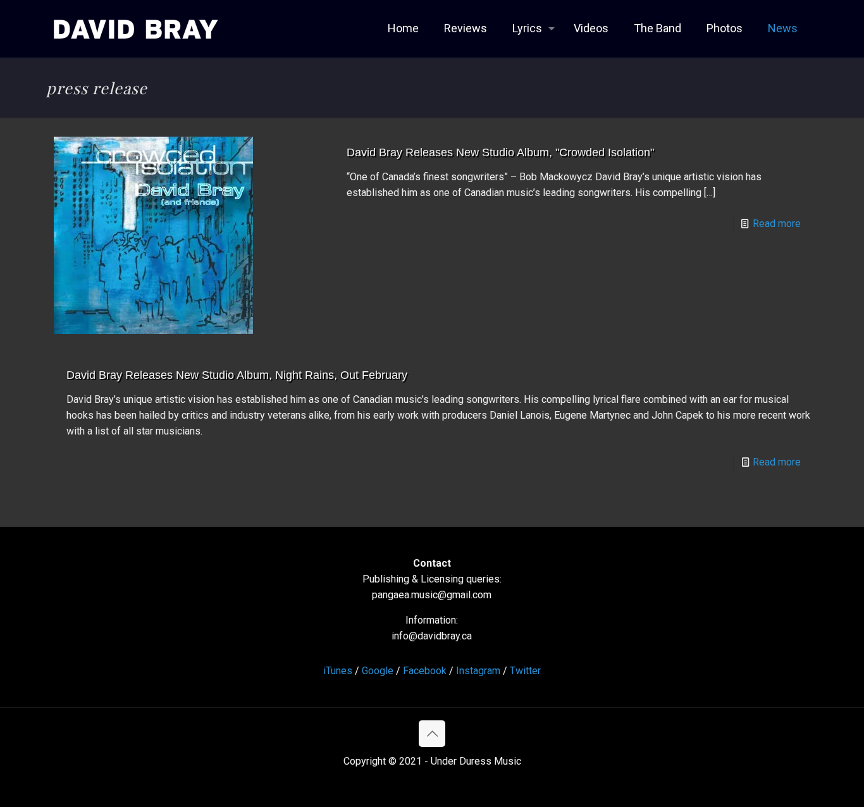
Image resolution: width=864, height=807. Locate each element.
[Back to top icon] (432, 733)
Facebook (425, 671)
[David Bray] (136, 28)
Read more (777, 224)
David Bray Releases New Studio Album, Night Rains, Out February (236, 375)
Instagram (478, 671)
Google (377, 671)
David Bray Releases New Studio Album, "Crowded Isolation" (500, 152)
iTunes (337, 671)
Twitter (525, 671)
